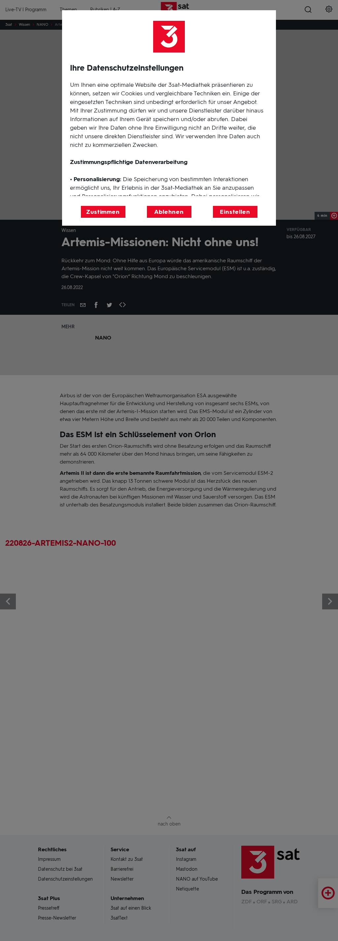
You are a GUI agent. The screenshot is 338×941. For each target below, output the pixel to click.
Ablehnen (169, 211)
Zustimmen (103, 211)
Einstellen (235, 211)
